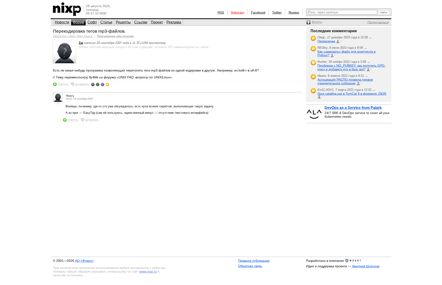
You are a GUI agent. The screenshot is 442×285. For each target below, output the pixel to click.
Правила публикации (254, 260)
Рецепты (123, 22)
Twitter (277, 12)
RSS (221, 12)
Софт (92, 22)
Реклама (173, 22)
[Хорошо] (102, 84)
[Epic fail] (93, 84)
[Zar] (64, 62)
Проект (157, 22)
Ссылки (140, 22)
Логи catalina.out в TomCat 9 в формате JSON (351, 93)
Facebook (258, 12)
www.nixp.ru (148, 271)
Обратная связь (250, 266)
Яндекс (293, 12)
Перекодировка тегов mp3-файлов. (89, 31)
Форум (78, 22)
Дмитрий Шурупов (365, 266)
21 (341, 41)
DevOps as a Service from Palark (353, 108)
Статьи (106, 22)
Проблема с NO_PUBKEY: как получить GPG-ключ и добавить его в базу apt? (351, 67)
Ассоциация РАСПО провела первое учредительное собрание (345, 81)
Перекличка (326, 41)
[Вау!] (107, 84)
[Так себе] (97, 84)
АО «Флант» (84, 260)
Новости (62, 22)
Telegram (237, 12)
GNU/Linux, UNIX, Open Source (73, 36)
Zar (81, 43)
